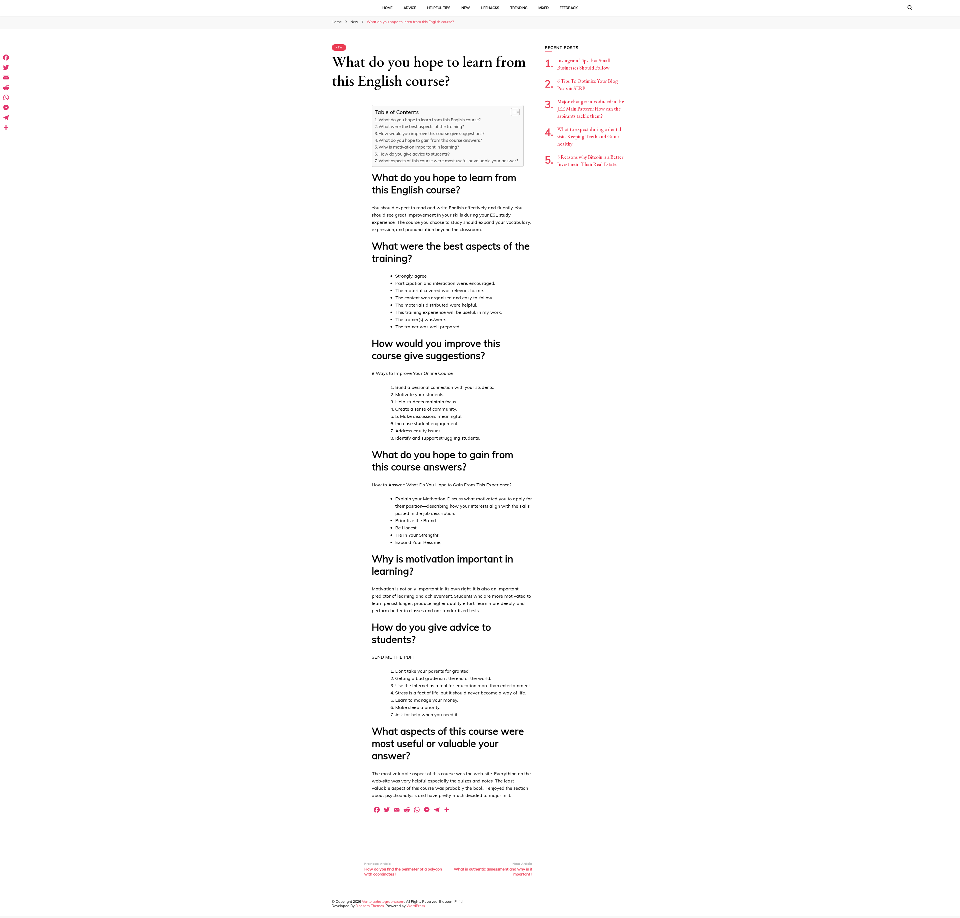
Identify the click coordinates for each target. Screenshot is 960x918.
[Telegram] (6, 118)
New (466, 8)
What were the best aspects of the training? (421, 126)
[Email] (6, 78)
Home (387, 8)
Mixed (543, 8)
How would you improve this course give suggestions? (431, 133)
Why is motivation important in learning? (418, 147)
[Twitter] (6, 68)
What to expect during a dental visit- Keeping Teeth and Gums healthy (589, 136)
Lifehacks (490, 8)
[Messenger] (6, 108)
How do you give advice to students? (414, 154)
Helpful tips (438, 8)
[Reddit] (6, 88)
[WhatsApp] (6, 98)
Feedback (569, 8)
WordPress (415, 905)
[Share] (6, 128)
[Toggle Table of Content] (512, 112)
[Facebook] (6, 58)
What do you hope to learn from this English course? (429, 119)
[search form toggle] (910, 7)
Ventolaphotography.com (383, 901)
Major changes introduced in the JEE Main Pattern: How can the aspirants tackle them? (590, 108)
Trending (519, 8)
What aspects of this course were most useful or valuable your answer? (448, 160)
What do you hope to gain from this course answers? (430, 140)
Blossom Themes (370, 905)
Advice (410, 8)
